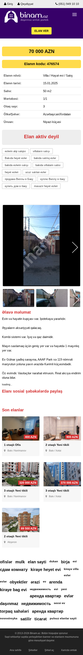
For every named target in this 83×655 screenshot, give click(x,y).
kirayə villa (71, 569)
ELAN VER (41, 30)
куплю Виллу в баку (52, 179)
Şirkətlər (32, 650)
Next (75, 247)
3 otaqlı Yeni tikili (16, 490)
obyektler (19, 582)
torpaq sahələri (14, 611)
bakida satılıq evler (45, 158)
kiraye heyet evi (46, 569)
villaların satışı (41, 151)
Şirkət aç (49, 650)
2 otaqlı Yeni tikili (57, 444)
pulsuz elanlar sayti (63, 618)
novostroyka (8, 618)
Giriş (9, 3)
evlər (67, 575)
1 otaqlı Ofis (12, 444)
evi (75, 561)
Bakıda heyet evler (16, 158)
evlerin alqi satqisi (15, 151)
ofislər (6, 562)
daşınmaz (9, 603)
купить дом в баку (16, 186)
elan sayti (37, 562)
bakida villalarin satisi (47, 165)
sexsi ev (59, 603)
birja (65, 562)
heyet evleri (11, 172)
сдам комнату (14, 569)
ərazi (35, 582)
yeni (64, 589)
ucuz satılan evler (35, 172)
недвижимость (40, 589)
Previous (8, 247)
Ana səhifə (15, 650)
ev (44, 581)
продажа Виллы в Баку (19, 179)
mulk (20, 562)
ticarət (40, 619)
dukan (53, 561)
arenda (55, 582)
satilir (25, 619)
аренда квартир (45, 596)
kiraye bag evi (13, 589)
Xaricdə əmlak (69, 650)
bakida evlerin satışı (16, 165)
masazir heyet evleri (46, 186)
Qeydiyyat (26, 3)
